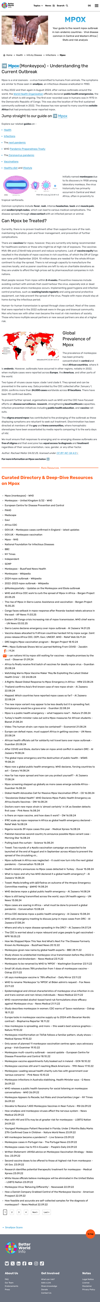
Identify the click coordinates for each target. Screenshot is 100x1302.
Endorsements (11, 1286)
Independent (12, 559)
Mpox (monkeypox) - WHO (19, 495)
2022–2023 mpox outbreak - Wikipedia (27, 583)
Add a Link (46, 1283)
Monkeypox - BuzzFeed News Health (25, 568)
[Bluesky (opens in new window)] (7, 1263)
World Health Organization (28, 93)
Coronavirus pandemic (21, 155)
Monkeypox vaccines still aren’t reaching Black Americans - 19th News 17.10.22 (49, 1066)
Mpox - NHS (11, 539)
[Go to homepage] (8, 5)
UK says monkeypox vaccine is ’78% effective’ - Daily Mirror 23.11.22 (43, 977)
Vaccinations (11, 161)
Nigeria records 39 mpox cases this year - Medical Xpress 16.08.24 (42, 829)
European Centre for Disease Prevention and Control (34, 505)
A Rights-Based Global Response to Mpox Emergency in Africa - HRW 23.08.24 (49, 681)
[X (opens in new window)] (13, 1263)
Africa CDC (11, 524)
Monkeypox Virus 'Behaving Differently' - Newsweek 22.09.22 (39, 1186)
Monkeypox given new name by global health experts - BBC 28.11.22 (43, 950)
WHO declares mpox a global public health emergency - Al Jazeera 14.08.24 (47, 891)
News (48, 5)
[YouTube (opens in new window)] (30, 1263)
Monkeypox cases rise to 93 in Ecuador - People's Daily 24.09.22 (41, 1146)
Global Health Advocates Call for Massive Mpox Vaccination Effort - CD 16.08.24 (49, 793)
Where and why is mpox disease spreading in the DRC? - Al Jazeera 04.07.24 (48, 927)
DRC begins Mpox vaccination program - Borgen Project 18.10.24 (41, 641)
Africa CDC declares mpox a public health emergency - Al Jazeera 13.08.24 (47, 913)
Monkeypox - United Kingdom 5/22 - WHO (28, 500)
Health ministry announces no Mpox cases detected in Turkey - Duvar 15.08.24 (49, 869)
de (89, 5)
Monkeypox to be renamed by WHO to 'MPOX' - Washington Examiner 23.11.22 (48, 963)
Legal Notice (88, 1279)
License (85, 1283)
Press (7, 1289)
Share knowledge (49, 1286)
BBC (7, 549)
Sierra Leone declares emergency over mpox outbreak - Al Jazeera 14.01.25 (47, 628)
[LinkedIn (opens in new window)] (18, 1263)
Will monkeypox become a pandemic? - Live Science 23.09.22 (39, 1137)
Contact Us (46, 1293)
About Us (11, 1273)
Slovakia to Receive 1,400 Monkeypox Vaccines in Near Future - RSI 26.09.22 (48, 1106)
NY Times (10, 554)
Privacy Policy (88, 1289)
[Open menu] (96, 5)
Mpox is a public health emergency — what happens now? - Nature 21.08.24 (47, 713)
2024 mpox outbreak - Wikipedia (23, 578)
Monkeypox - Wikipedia (18, 573)
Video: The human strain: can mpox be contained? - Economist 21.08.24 (45, 726)
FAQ (7, 1279)
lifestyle (27, 167)
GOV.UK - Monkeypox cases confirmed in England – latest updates (42, 529)
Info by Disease (34, 55)
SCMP (8, 563)
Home (9, 55)
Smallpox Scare (14, 1227)
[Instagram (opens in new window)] (36, 1263)
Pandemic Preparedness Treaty (27, 148)
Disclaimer (87, 1286)
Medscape (10, 515)
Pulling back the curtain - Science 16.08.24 (29, 842)
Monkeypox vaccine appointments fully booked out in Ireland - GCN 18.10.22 (47, 1061)
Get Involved (50, 1273)
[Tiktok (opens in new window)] (42, 1263)
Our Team (9, 1283)
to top (90, 1234)
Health (19, 55)
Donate (44, 1289)
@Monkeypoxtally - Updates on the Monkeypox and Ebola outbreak (42, 588)
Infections (51, 55)
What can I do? (48, 1279)
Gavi (7, 520)
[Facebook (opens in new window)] (24, 1263)
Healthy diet (11, 167)
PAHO (8, 510)
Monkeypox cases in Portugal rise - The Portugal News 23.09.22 (41, 1142)
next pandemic (17, 142)
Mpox (62, 116)
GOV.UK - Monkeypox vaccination (23, 534)
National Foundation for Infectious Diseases (29, 544)
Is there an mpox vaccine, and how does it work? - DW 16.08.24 (40, 815)
